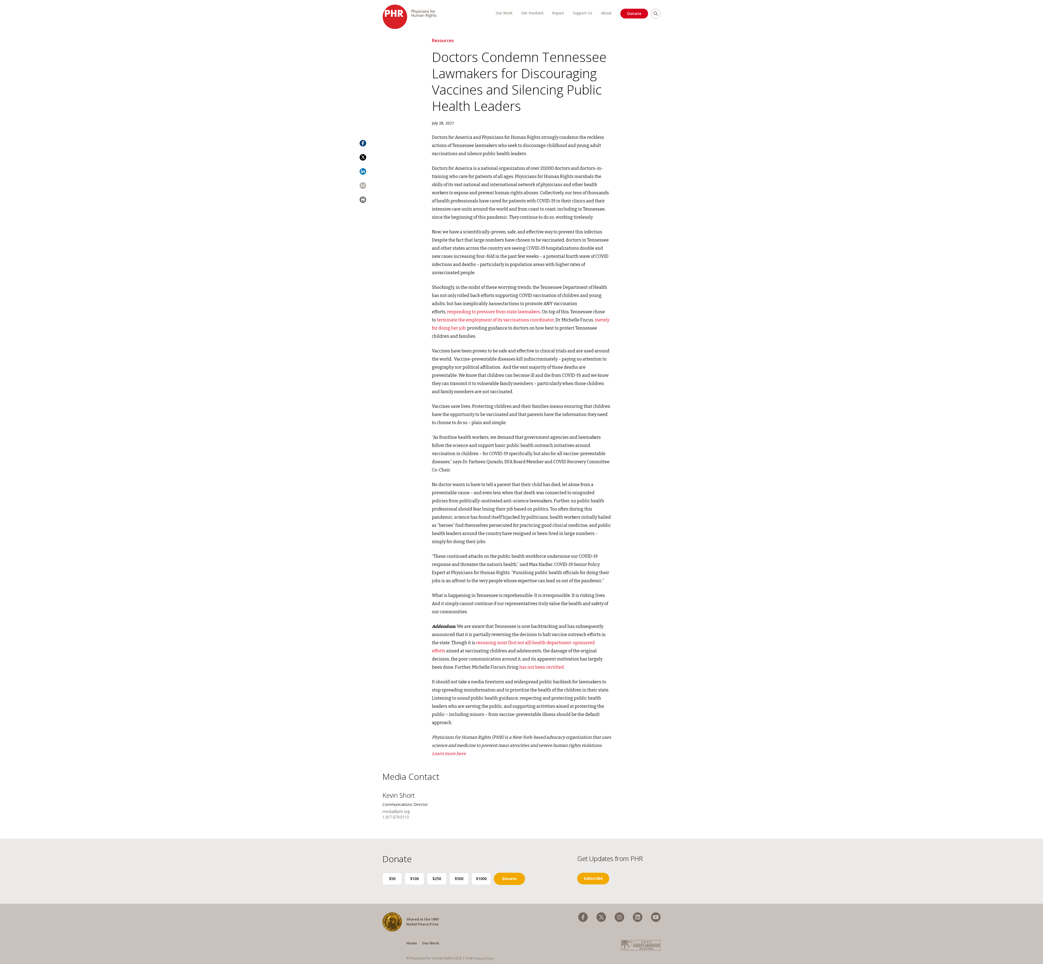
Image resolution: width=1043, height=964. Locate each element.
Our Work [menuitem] (504, 12)
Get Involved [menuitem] (532, 12)
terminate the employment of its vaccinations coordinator (495, 320)
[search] (656, 13)
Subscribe (593, 878)
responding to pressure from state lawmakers (493, 311)
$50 (392, 878)
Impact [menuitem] (558, 12)
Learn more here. (449, 753)
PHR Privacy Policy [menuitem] (480, 958)
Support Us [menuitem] (582, 12)
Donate (634, 13)
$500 (459, 878)
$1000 (481, 878)
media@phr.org (396, 811)
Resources (443, 40)
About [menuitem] (606, 12)
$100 (414, 878)
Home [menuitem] (411, 943)
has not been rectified (541, 667)
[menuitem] (583, 917)
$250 (436, 878)
